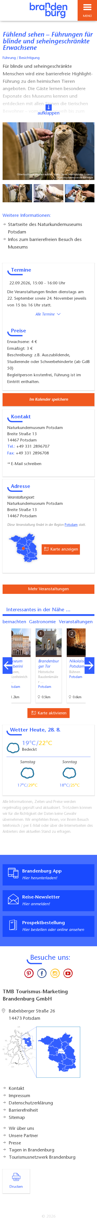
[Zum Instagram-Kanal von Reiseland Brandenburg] (55, 974)
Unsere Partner (23, 1136)
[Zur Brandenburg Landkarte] (41, 1054)
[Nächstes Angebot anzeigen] (89, 665)
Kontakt (16, 1088)
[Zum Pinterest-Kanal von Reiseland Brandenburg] (29, 974)
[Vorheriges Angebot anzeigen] (7, 665)
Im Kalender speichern (48, 400)
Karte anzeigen (63, 549)
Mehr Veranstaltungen (48, 589)
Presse (15, 1143)
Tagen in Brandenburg (31, 1150)
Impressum (19, 1096)
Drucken (16, 1187)
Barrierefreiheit (23, 1110)
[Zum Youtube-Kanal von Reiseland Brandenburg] (68, 974)
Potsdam (71, 525)
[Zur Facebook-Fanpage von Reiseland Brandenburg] (41, 974)
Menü (87, 16)
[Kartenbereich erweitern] (89, 625)
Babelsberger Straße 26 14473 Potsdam (32, 1015)
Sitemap (17, 1118)
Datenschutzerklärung (31, 1103)
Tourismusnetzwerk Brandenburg (42, 1157)
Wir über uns (21, 1128)
